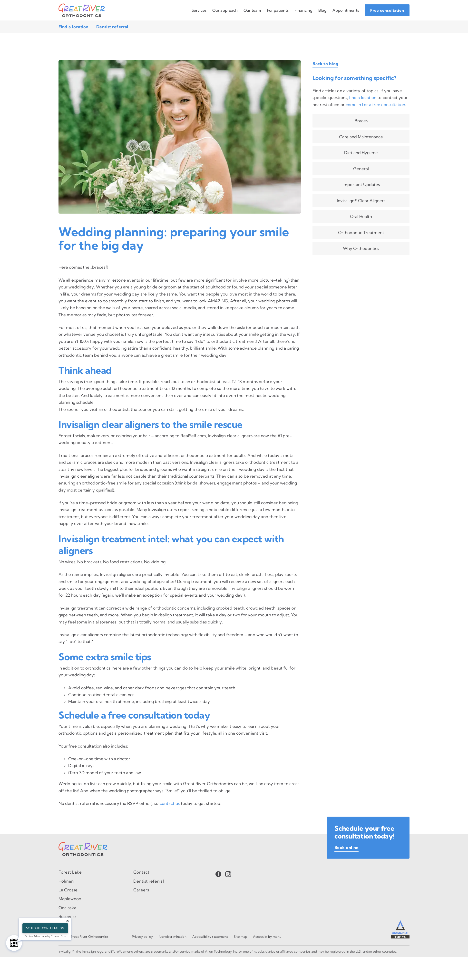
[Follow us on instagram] (228, 873)
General (361, 168)
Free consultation (387, 10)
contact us (170, 803)
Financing (303, 10)
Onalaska (67, 907)
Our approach (225, 10)
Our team (252, 10)
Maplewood (69, 898)
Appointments (345, 10)
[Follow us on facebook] (218, 873)
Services (199, 10)
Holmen (66, 881)
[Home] (81, 10)
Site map (240, 936)
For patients (278, 10)
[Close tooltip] (67, 921)
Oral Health (361, 216)
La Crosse (68, 889)
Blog (322, 10)
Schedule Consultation (45, 928)
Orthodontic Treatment (361, 232)
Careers (141, 889)
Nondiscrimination (172, 936)
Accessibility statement (210, 936)
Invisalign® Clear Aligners (361, 200)
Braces (361, 120)
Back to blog (325, 63)
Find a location (73, 26)
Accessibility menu (267, 936)
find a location (362, 97)
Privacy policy (142, 936)
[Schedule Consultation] (14, 943)
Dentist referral (112, 26)
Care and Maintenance (361, 136)
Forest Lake (70, 872)
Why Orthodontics (361, 248)
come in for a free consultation (375, 104)
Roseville (67, 916)
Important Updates (361, 184)
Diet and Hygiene (361, 152)
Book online (346, 847)
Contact (141, 872)
